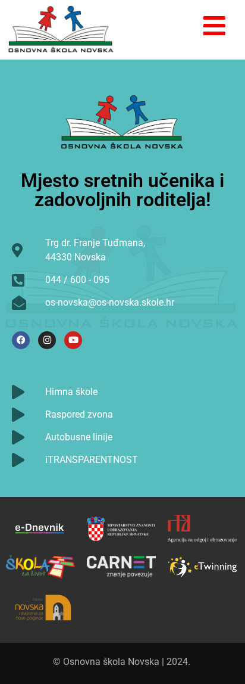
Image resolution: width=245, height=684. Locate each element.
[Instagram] (47, 340)
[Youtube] (73, 340)
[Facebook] (21, 340)
